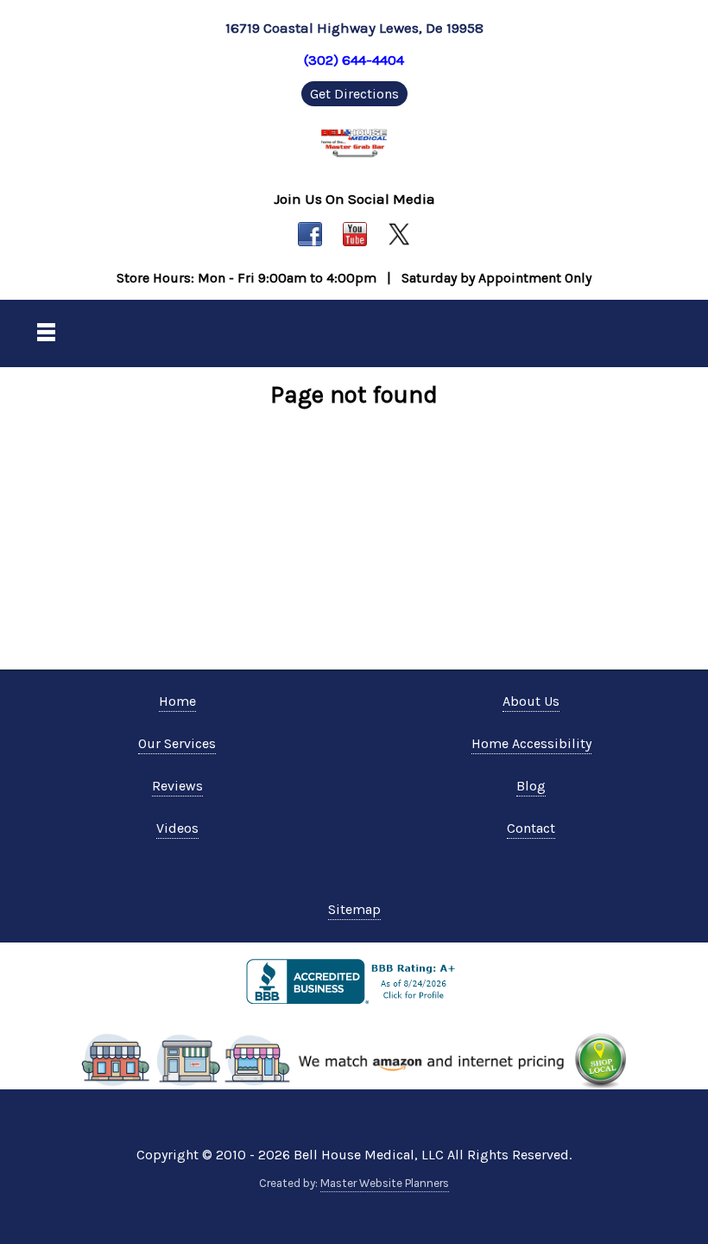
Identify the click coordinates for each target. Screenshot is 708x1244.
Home (177, 701)
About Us (531, 701)
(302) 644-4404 (354, 59)
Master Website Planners (384, 1183)
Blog (531, 786)
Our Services (177, 743)
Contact (531, 828)
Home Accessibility (531, 743)
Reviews (177, 786)
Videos (177, 828)
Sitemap (354, 909)
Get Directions (354, 94)
